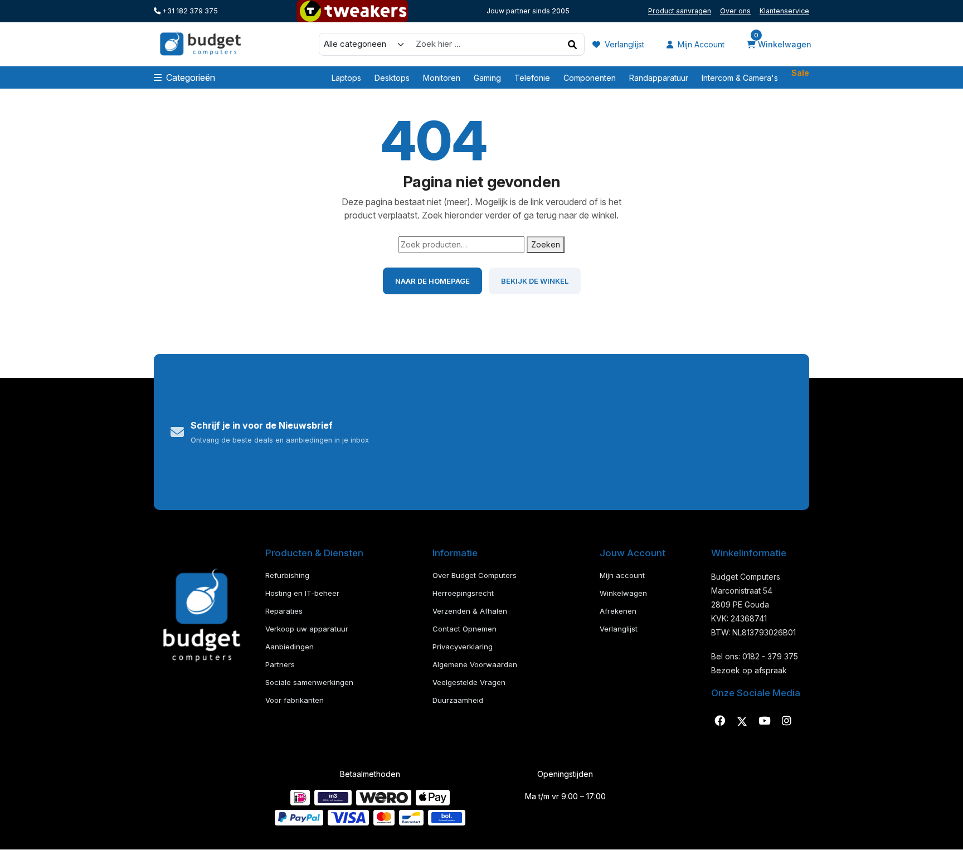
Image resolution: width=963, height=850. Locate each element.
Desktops (392, 77)
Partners (280, 664)
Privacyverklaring (462, 646)
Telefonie (532, 77)
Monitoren (441, 77)
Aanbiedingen (289, 646)
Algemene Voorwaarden (474, 664)
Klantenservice (784, 11)
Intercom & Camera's (740, 77)
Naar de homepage (432, 280)
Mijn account (699, 44)
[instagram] (786, 721)
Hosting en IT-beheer (302, 593)
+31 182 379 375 (189, 11)
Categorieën (190, 77)
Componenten (589, 77)
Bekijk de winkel (534, 280)
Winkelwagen (782, 43)
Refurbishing (287, 575)
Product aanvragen (679, 11)
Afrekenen (618, 610)
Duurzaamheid (457, 700)
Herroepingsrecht (463, 593)
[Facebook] (719, 721)
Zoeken (545, 244)
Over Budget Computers (474, 575)
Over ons (735, 11)
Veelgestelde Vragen (468, 682)
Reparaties (284, 610)
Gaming (487, 77)
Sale (800, 77)
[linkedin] (764, 721)
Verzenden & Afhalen (469, 610)
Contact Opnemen (464, 628)
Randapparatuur (658, 77)
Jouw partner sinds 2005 (528, 11)
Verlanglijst (623, 44)
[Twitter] (741, 721)
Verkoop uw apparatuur (306, 628)
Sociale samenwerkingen (309, 682)
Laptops (346, 77)
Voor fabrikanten (294, 700)
